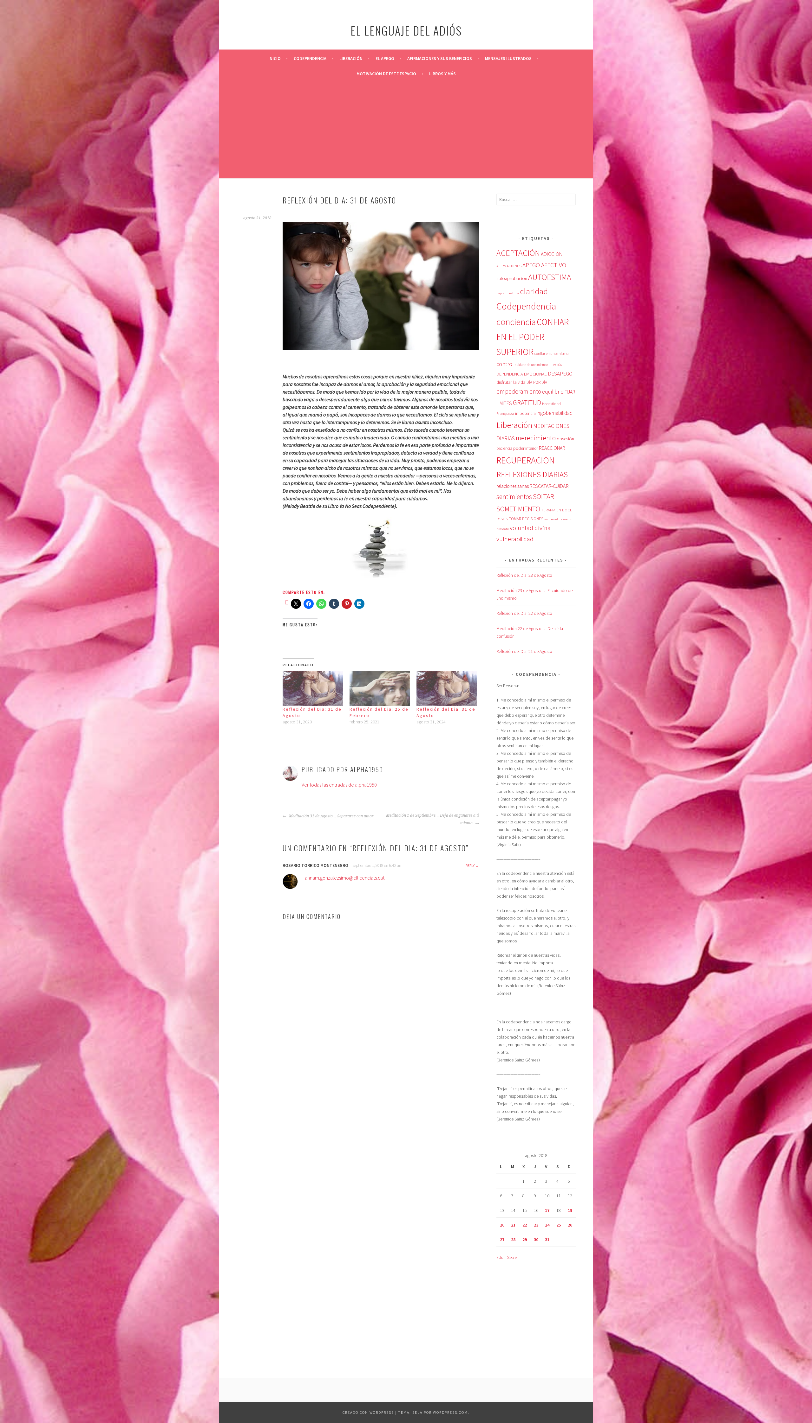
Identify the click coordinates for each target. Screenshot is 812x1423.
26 (570, 1225)
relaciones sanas (512, 486)
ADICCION (551, 254)
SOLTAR (543, 496)
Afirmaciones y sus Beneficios (439, 58)
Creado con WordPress (368, 1412)
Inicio (274, 58)
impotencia (525, 413)
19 (570, 1210)
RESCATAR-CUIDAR (549, 486)
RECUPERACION (525, 460)
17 (547, 1210)
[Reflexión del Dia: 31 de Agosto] (313, 688)
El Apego (385, 58)
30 (536, 1239)
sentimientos (514, 496)
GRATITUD (527, 402)
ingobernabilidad (555, 412)
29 (524, 1239)
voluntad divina (530, 528)
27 (502, 1239)
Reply (470, 865)
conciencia (516, 322)
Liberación (351, 58)
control (505, 364)
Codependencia (310, 58)
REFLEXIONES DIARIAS (532, 474)
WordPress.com (450, 1412)
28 (513, 1239)
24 (547, 1225)
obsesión (565, 439)
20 (502, 1225)
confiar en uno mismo (551, 353)
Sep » (512, 1257)
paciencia (504, 448)
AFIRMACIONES (508, 265)
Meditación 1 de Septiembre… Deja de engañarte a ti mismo (432, 819)
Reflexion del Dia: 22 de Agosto (524, 613)
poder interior (525, 448)
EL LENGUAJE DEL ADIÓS (406, 30)
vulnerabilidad (515, 539)
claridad (534, 291)
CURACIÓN (554, 364)
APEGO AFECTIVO (544, 265)
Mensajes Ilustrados (508, 58)
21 (513, 1225)
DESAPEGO (560, 373)
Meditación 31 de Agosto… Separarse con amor (331, 816)
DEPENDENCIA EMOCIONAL (521, 374)
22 (524, 1225)
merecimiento (536, 437)
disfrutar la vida (511, 382)
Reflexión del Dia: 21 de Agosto (524, 651)
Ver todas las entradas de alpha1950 (339, 784)
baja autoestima (507, 293)
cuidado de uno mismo (531, 364)
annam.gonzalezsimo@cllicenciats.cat (344, 877)
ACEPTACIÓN (518, 253)
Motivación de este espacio (386, 73)
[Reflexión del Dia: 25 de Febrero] (380, 688)
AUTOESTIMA (549, 277)
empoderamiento (518, 391)
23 (536, 1225)
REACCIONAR (552, 448)
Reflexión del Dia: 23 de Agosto (524, 575)
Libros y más (442, 73)
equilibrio (553, 391)
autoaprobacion (511, 278)
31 (547, 1239)
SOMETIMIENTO (518, 508)
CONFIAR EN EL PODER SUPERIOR (532, 336)
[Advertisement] (406, 128)
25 (558, 1225)
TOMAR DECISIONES (526, 519)
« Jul (500, 1257)
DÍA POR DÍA (537, 382)
